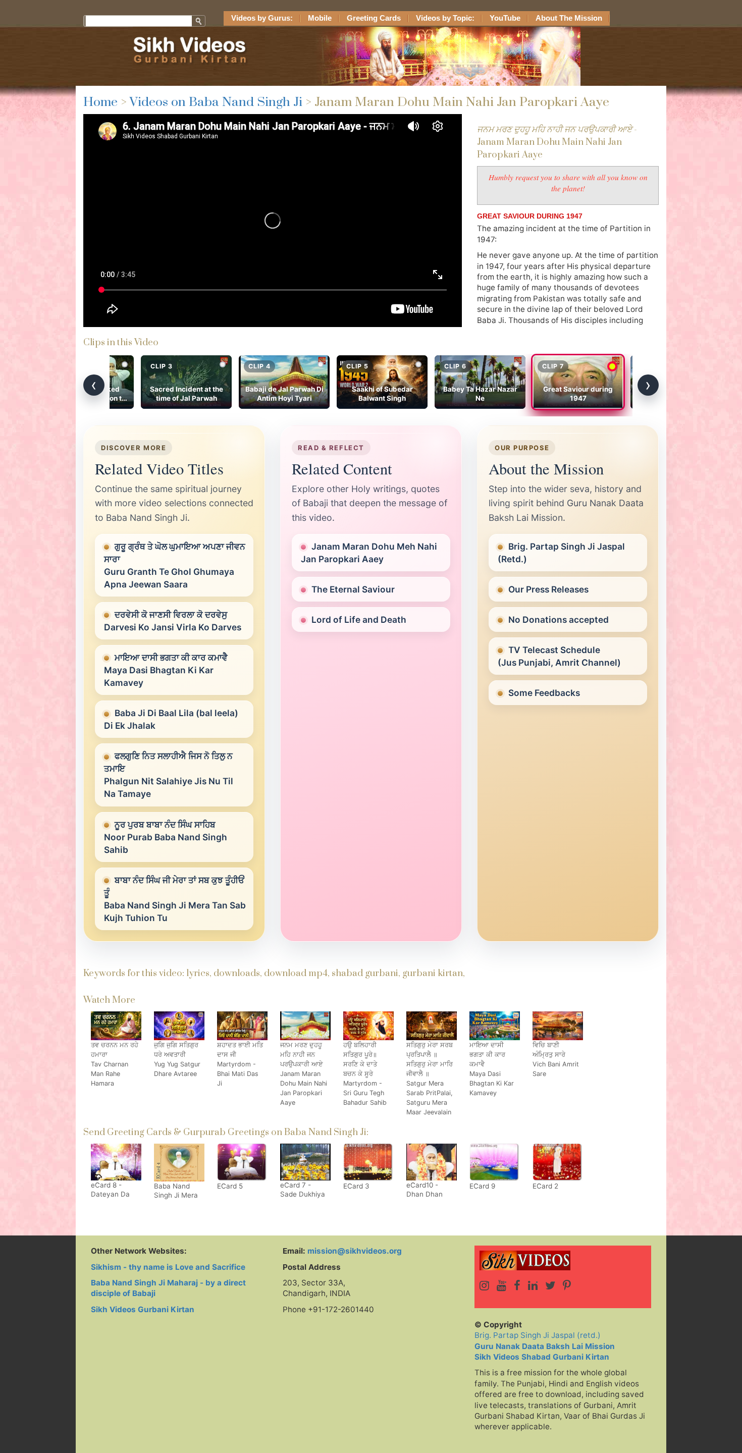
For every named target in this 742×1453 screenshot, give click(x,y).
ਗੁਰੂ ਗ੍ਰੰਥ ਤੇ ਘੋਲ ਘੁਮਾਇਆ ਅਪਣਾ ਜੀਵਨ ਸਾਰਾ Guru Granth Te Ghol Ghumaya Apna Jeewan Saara (174, 565)
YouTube (505, 18)
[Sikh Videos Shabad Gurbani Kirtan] (563, 1260)
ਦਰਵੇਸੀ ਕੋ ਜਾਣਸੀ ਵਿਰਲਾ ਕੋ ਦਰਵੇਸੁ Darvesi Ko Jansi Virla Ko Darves (172, 620)
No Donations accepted (558, 619)
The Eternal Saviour (353, 589)
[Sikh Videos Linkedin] (533, 1285)
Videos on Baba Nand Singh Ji (216, 102)
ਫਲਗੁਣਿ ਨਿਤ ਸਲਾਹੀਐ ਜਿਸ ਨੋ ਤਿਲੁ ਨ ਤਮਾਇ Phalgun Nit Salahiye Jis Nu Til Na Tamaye (168, 774)
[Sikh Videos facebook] (517, 1285)
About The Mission (569, 18)
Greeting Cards (374, 18)
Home (100, 102)
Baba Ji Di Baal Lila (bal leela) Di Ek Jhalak (171, 719)
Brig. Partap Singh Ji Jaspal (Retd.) (561, 552)
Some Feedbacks (544, 692)
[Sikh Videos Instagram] (484, 1285)
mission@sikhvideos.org (354, 1251)
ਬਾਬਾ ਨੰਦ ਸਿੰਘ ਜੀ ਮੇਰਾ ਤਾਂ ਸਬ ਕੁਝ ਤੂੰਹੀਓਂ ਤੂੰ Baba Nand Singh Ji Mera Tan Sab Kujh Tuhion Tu (175, 899)
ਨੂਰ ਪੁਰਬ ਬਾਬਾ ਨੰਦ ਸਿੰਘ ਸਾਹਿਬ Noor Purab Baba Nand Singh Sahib (165, 837)
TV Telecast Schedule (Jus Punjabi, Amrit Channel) (559, 656)
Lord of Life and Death (358, 619)
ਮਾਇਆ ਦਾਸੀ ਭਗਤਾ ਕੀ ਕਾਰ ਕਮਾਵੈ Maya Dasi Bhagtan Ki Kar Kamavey (166, 670)
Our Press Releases (548, 589)
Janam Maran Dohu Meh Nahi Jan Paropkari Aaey (369, 552)
